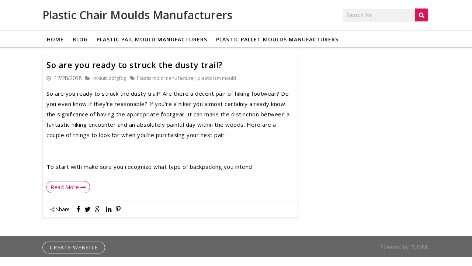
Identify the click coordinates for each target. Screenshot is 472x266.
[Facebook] (78, 209)
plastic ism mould (217, 78)
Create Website (74, 247)
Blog (80, 39)
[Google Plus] (98, 209)
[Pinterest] (118, 209)
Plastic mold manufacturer (166, 78)
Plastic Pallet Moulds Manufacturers (277, 39)
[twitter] (87, 209)
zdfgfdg (117, 78)
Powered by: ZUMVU (405, 246)
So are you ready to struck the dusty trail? (134, 64)
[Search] (421, 14)
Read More (65, 187)
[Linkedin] (108, 209)
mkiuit (100, 78)
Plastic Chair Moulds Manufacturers (137, 15)
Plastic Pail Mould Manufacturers (152, 39)
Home (55, 39)
